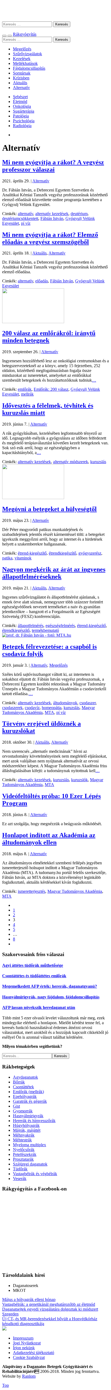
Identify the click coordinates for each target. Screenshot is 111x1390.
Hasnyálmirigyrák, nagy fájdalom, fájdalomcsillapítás (50, 997)
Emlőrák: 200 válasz (51, 389)
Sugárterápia (23, 111)
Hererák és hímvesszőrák (34, 1120)
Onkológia (22, 106)
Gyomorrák (23, 1111)
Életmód (20, 101)
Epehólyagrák (25, 1096)
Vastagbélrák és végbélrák (35, 1173)
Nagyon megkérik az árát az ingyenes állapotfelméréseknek (53, 573)
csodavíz (32, 707)
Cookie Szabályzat (29, 1357)
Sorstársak (21, 73)
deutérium (79, 213)
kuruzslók (79, 779)
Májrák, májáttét (26, 1130)
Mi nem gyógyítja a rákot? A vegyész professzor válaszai (53, 166)
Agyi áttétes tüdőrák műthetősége (32, 965)
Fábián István (51, 218)
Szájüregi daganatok (30, 1164)
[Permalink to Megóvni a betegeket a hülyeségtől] (33, 497)
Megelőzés (22, 49)
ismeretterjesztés (31, 891)
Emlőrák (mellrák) (28, 1091)
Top (5, 1385)
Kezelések (21, 58)
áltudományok (65, 702)
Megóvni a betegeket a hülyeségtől (49, 509)
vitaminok (23, 558)
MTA (49, 712)
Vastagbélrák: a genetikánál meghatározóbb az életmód (48, 1304)
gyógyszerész (89, 553)
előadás (41, 281)
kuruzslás (98, 461)
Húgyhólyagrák (26, 1125)
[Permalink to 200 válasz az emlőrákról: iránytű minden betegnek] (33, 321)
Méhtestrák (22, 1140)
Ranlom (29, 1376)
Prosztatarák (23, 1159)
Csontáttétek (23, 1087)
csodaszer (87, 702)
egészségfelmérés (60, 625)
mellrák (27, 394)
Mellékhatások (25, 63)
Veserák (19, 1178)
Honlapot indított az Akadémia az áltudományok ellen (48, 839)
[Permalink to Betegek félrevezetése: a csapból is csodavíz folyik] (36, 635)
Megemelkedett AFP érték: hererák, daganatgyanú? (49, 986)
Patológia (21, 116)
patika (7, 558)
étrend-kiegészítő (32, 553)
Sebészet (20, 96)
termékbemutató (45, 630)
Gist (16, 1106)
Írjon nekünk (24, 1347)
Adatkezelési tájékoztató (33, 1352)
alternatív (25, 213)
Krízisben (21, 78)
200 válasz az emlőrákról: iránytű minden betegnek (48, 337)
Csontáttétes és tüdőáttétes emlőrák (34, 976)
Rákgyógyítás (55, 11)
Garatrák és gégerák (30, 1101)
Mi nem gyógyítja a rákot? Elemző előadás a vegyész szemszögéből (50, 238)
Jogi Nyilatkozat (27, 1343)
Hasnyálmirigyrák (28, 1116)
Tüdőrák (20, 1169)
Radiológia (22, 125)
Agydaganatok (25, 1077)
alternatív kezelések (51, 213)
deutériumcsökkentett (20, 218)
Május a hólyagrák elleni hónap (29, 1299)
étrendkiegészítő (62, 553)
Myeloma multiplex (29, 1144)
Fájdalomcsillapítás (29, 68)
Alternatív (21, 87)
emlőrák (25, 389)
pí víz (25, 223)
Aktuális (20, 82)
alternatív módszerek (70, 461)
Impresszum (23, 1338)
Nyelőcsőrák (23, 1149)
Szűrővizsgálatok (27, 53)
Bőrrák (19, 1082)
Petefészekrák (24, 1154)
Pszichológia (23, 121)
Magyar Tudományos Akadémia (74, 891)
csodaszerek (12, 707)
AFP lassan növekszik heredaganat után (38, 1007)
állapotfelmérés (30, 625)
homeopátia (51, 707)
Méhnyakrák (23, 1135)
